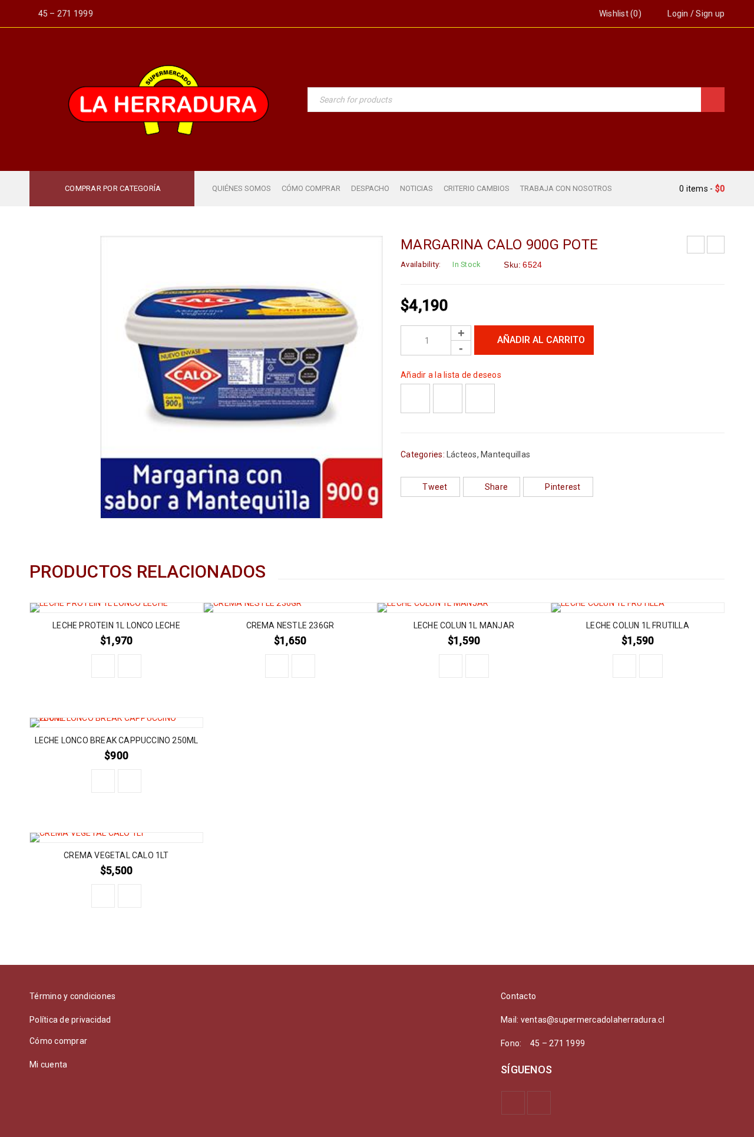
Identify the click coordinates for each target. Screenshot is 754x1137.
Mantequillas (505, 454)
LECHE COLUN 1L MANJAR (464, 625)
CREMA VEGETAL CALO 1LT (116, 855)
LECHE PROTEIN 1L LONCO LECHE (116, 625)
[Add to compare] (447, 398)
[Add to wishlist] (415, 398)
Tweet (434, 487)
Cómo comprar (58, 1041)
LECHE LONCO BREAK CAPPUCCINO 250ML (117, 740)
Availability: (421, 264)
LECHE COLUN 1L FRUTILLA (637, 625)
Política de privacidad (70, 1019)
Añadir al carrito (541, 339)
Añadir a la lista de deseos (451, 375)
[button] (103, 666)
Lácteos (462, 454)
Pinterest (562, 487)
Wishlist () (619, 13)
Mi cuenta (48, 1064)
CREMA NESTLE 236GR (290, 625)
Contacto (518, 996)
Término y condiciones (72, 996)
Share (496, 487)
